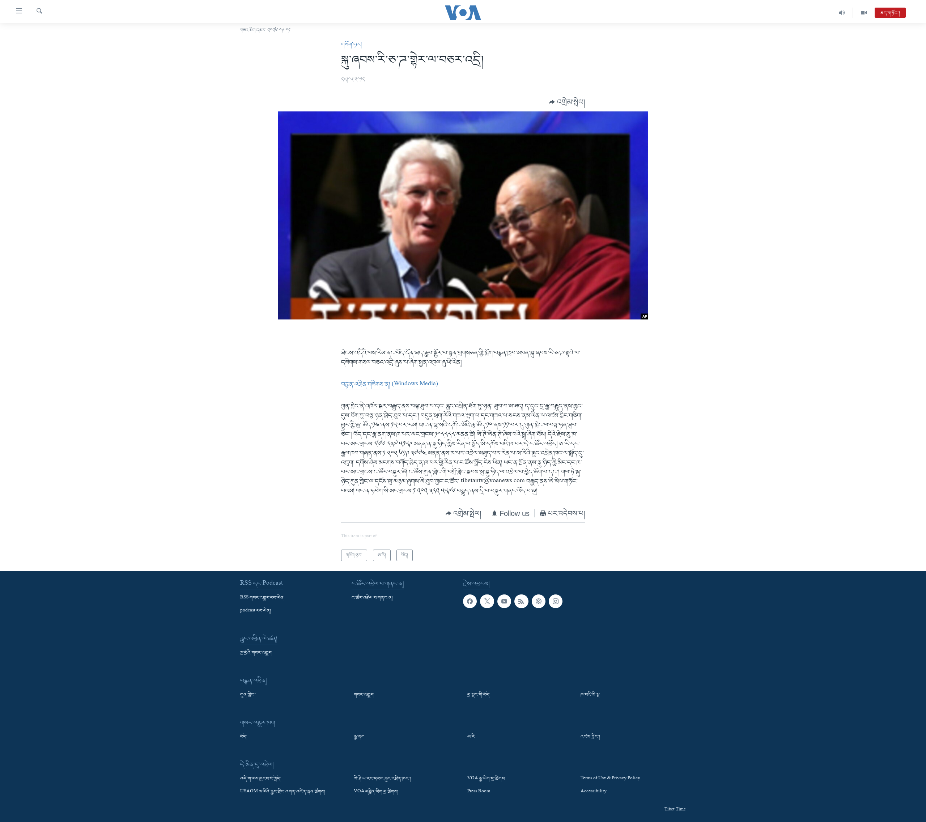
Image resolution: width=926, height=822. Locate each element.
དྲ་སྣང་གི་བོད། (478, 695)
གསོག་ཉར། (351, 44)
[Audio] (842, 13)
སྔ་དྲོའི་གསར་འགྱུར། (256, 653)
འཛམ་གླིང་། (590, 737)
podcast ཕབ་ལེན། (255, 611)
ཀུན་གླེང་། (248, 695)
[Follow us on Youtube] (504, 601)
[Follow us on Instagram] (555, 601)
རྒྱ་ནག (359, 737)
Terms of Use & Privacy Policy (610, 779)
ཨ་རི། (471, 737)
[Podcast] (538, 601)
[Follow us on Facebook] (470, 601)
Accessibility (594, 792)
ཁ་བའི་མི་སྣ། (590, 695)
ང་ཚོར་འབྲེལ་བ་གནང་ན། (372, 598)
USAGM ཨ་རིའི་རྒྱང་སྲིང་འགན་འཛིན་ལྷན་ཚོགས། (282, 792)
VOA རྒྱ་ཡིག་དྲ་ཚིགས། (486, 779)
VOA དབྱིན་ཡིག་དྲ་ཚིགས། (376, 792)
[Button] (567, 102)
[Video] (864, 13)
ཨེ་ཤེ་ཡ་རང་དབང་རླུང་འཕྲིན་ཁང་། (382, 779)
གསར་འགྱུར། (364, 695)
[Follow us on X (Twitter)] (487, 601)
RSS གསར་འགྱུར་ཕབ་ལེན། (262, 598)
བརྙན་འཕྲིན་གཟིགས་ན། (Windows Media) (389, 384)
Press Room (478, 792)
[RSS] (521, 601)
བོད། (243, 737)
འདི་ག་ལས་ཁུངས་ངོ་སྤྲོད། (260, 779)
